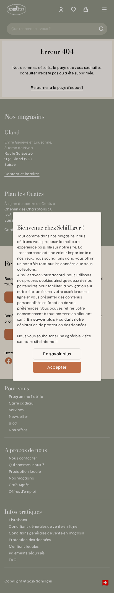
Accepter (56, 367)
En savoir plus (57, 353)
